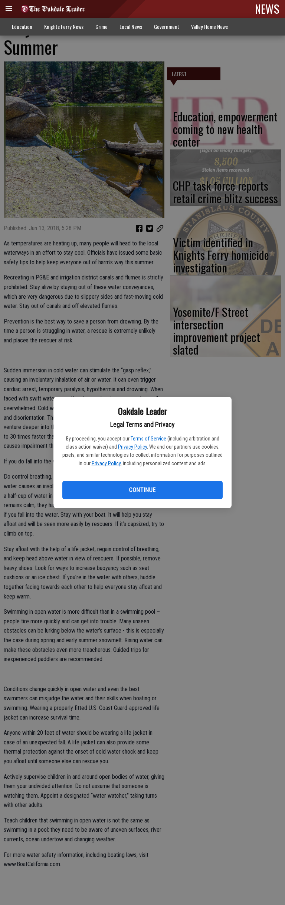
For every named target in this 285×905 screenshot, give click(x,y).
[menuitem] (209, 27)
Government (166, 26)
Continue (142, 489)
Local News (130, 26)
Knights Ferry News (63, 26)
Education (22, 26)
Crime (101, 26)
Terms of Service (148, 439)
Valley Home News (209, 26)
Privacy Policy (132, 447)
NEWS (267, 8)
